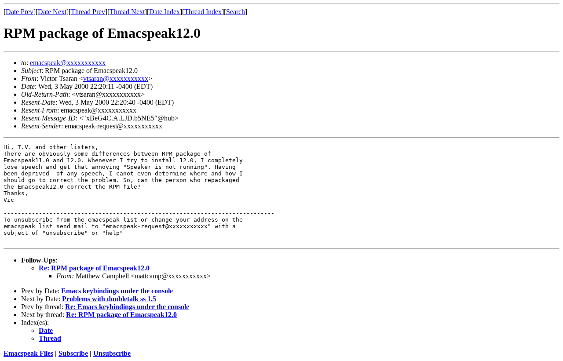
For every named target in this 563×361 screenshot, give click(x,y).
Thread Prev (88, 11)
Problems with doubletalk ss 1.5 (109, 299)
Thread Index (203, 11)
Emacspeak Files (28, 353)
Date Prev (19, 11)
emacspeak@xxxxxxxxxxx (68, 62)
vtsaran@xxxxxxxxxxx (115, 78)
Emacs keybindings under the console (117, 291)
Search (235, 11)
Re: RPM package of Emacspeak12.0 (94, 268)
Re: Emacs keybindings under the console (127, 306)
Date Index (164, 11)
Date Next (52, 11)
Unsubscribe (112, 353)
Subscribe (73, 353)
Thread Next (127, 11)
